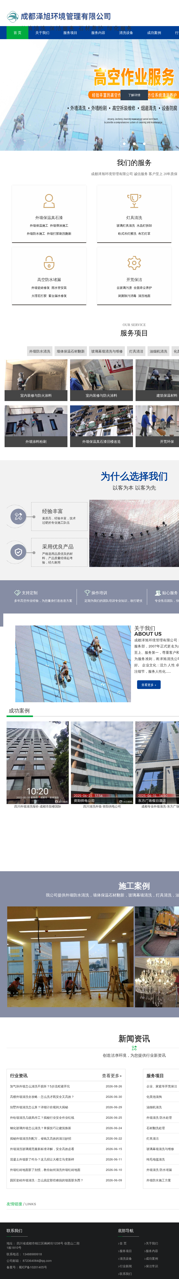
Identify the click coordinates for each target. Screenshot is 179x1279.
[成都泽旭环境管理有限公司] (59, 17)
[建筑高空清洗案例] (70, 956)
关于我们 (42, 32)
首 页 (17, 32)
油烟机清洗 (158, 351)
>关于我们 (151, 1243)
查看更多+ (112, 1075)
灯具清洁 (136, 351)
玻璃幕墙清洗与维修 (107, 351)
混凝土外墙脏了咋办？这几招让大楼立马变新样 (42, 1159)
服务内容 (98, 32)
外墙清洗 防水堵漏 (159, 1169)
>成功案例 (151, 1258)
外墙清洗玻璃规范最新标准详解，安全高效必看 (42, 1149)
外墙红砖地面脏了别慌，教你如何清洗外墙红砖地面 (45, 1169)
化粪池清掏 (154, 1096)
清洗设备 (126, 32)
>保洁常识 (151, 1266)
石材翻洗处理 (155, 1128)
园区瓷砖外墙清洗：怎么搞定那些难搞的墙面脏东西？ (46, 1180)
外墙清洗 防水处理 (159, 1117)
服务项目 (70, 32)
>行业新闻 (125, 1266)
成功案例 (154, 32)
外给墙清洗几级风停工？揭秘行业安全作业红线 (42, 1117)
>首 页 (122, 1243)
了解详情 (134, 116)
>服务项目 (125, 1251)
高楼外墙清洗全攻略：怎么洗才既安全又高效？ (42, 1096)
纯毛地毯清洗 (155, 1159)
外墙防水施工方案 (158, 1180)
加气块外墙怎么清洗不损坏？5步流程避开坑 (40, 1086)
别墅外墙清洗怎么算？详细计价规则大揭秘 (39, 1107)
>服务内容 (151, 1251)
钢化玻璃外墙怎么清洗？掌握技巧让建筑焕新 (40, 1128)
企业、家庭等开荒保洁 (161, 1086)
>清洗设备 (125, 1258)
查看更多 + (148, 684)
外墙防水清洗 (39, 351)
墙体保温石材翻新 (71, 351)
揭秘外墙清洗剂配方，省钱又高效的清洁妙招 (40, 1138)
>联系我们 (125, 1273)
